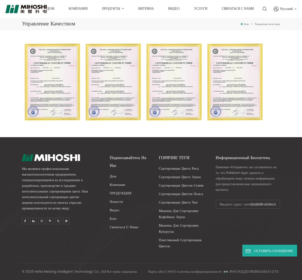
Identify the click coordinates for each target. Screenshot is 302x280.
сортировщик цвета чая (178, 202)
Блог (113, 219)
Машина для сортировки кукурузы (178, 229)
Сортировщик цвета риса (179, 169)
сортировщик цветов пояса (181, 194)
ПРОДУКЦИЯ (120, 193)
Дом (50, 8)
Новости (116, 202)
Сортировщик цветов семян (181, 185)
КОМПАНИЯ (78, 8)
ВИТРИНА (146, 8)
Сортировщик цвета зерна (180, 177)
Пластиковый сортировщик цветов (180, 243)
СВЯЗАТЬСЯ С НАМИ (238, 8)
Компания (117, 185)
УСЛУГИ (200, 8)
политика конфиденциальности (199, 271)
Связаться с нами (124, 227)
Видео (114, 210)
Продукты (111, 8)
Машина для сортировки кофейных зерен (178, 214)
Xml (171, 271)
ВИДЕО (174, 8)
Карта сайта (156, 271)
